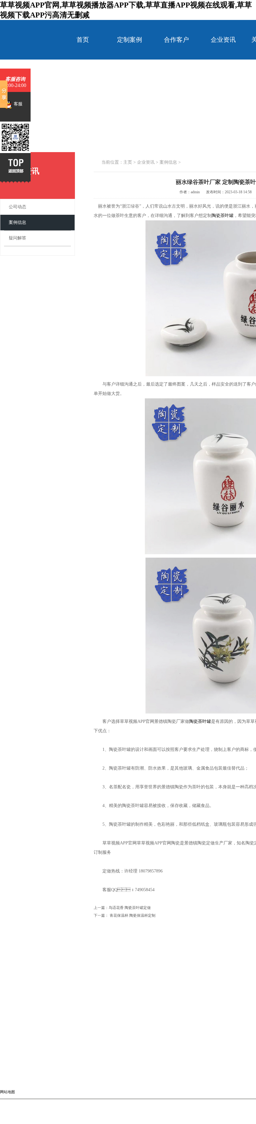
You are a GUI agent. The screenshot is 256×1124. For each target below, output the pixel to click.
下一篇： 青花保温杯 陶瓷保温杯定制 (124, 915)
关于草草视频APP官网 (215, 1005)
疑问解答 (17, 238)
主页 (127, 162)
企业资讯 (223, 39)
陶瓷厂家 (175, 1101)
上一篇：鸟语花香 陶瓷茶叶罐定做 (122, 907)
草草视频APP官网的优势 (52, 1024)
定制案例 (129, 39)
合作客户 (176, 39)
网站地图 (7, 1092)
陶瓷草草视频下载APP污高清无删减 (214, 1101)
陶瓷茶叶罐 (223, 215)
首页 (82, 39)
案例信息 (17, 222)
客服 (17, 104)
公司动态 (17, 206)
